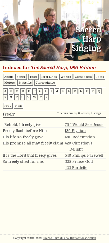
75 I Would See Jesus (84, 124)
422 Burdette (76, 167)
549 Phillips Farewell (84, 155)
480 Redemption (80, 137)
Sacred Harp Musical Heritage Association (69, 238)
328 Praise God (79, 161)
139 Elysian (75, 131)
